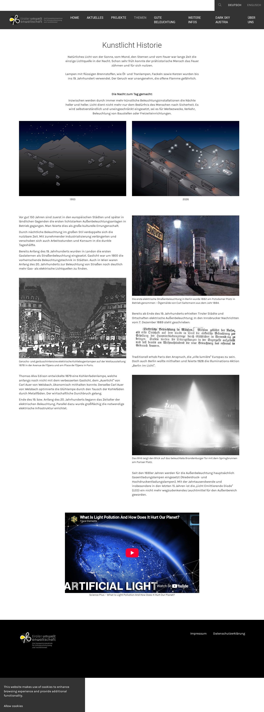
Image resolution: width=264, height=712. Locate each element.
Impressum (198, 633)
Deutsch (234, 5)
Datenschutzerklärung (229, 633)
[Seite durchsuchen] (220, 5)
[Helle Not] (33, 20)
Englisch (254, 5)
